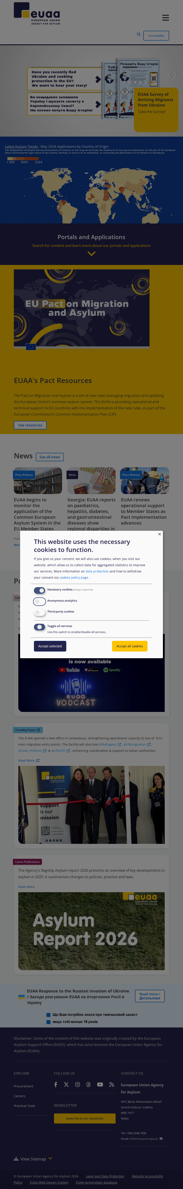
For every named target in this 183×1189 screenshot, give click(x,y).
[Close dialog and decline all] (159, 533)
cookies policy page (73, 577)
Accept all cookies (129, 646)
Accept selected (50, 646)
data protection (97, 571)
